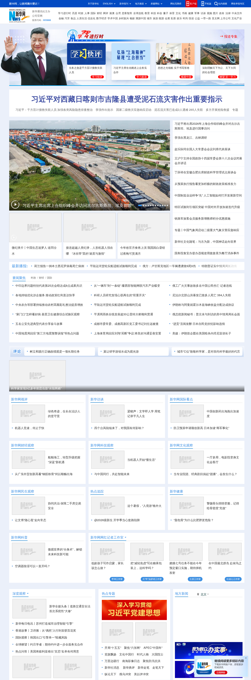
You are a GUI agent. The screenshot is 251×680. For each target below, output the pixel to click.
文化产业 (237, 18)
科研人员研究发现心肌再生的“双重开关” (120, 295)
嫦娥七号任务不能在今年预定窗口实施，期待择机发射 (185, 568)
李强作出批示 (104, 109)
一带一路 (206, 18)
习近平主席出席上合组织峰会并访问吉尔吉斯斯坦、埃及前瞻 (77, 205)
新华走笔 (143, 667)
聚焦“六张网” (132, 647)
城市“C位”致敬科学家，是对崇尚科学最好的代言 (208, 351)
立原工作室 (195, 579)
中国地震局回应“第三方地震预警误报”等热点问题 (47, 333)
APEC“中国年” (153, 647)
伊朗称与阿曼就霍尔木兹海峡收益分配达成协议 (203, 304)
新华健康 (176, 491)
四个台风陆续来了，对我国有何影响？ (119, 427)
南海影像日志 (131, 660)
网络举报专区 (237, 3)
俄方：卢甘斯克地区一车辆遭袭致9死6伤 (169, 266)
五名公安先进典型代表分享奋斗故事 (38, 323)
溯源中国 (141, 18)
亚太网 (216, 18)
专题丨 (179, 230)
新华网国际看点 (181, 399)
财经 (99, 13)
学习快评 (97, 77)
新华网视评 (19, 399)
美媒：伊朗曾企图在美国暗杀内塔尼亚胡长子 (201, 333)
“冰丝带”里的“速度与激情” (88, 253)
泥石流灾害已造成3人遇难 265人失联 (178, 109)
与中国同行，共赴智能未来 (112, 474)
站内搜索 (222, 3)
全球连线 (138, 13)
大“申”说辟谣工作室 (152, 579)
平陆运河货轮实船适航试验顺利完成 (113, 266)
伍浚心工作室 (233, 579)
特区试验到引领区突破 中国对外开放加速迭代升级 (207, 206)
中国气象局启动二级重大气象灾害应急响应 (211, 230)
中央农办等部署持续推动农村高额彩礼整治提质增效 (49, 304)
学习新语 (142, 77)
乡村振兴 (124, 18)
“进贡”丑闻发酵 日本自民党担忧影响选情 (198, 323)
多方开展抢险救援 (217, 109)
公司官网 (37, 15)
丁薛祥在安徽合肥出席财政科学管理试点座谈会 (205, 172)
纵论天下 (110, 674)
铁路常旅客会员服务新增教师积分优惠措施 (202, 218)
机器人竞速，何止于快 (29, 427)
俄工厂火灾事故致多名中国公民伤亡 (195, 285)
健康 (190, 13)
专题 (235, 109)
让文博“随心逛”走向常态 (30, 520)
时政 (80, 13)
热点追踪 (97, 491)
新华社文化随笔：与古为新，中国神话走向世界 (205, 241)
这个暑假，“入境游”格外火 (144, 505)
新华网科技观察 (102, 445)
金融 (61, 18)
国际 (93, 13)
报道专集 (230, 36)
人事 (87, 13)
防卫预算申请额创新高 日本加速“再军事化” (201, 427)
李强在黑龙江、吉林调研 (191, 137)
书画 (184, 13)
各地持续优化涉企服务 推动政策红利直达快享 (45, 295)
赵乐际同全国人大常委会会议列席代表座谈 (202, 149)
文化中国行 (126, 654)
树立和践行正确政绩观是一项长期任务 (55, 351)
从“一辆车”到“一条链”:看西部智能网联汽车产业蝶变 (127, 285)
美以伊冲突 (141, 674)
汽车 (67, 18)
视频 (209, 13)
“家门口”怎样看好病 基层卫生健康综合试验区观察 (47, 314)
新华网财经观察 (22, 445)
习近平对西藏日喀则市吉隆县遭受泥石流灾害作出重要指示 (126, 99)
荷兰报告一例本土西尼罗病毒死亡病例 (59, 266)
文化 (178, 13)
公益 (197, 18)
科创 (159, 13)
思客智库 (127, 13)
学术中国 (112, 18)
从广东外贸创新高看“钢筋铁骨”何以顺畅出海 (44, 474)
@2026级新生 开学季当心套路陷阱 (117, 520)
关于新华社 (93, 3)
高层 (74, 13)
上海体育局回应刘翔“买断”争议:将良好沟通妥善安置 (127, 333)
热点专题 (108, 593)
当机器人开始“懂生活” (141, 459)
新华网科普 (19, 537)
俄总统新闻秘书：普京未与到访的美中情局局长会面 (206, 314)
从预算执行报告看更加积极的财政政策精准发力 (205, 183)
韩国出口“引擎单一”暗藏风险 (48, 637)
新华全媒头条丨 (59, 606)
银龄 (132, 18)
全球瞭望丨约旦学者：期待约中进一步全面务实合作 (49, 644)
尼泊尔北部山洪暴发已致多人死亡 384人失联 (201, 295)
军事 (197, 13)
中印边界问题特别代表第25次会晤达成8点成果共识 (48, 285)
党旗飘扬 (110, 654)
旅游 (155, 18)
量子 (165, 13)
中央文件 (237, 13)
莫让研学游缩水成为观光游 (121, 351)
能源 (161, 18)
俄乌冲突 (125, 674)
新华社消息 (112, 667)
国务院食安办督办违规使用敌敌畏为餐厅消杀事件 (207, 253)
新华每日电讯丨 (25, 623)
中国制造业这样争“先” (189, 195)
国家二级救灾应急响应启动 (133, 109)
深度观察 (19, 593)
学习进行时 (64, 13)
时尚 (185, 18)
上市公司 (225, 18)
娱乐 (179, 18)
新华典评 (129, 667)
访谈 (203, 13)
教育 (147, 13)
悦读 (191, 18)
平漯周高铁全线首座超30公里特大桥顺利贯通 (123, 314)
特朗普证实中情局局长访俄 (219, 266)
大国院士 (157, 654)
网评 (105, 13)
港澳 (111, 13)
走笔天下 (158, 667)
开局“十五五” (113, 647)
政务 (221, 13)
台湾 (118, 13)
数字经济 (101, 18)
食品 (73, 18)
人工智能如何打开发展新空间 (223, 195)
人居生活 (82, 18)
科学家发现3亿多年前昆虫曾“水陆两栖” (36, 388)
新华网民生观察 (22, 491)
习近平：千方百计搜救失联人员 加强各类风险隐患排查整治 (54, 109)
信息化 (91, 18)
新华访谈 (97, 399)
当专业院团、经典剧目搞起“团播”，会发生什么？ (205, 474)
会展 (167, 18)
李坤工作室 (117, 579)
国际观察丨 (22, 637)
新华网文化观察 (181, 445)
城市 (149, 18)
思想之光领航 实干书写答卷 (173, 68)
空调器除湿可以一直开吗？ (32, 566)
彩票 (173, 18)
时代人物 (143, 654)
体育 (172, 13)
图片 (215, 13)
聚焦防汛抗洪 (151, 660)
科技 (153, 13)
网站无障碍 (175, 3)
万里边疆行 (112, 660)
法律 (228, 13)
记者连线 (226, 285)
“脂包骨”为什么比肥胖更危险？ (194, 520)
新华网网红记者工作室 (106, 537)
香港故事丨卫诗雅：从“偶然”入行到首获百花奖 (45, 630)
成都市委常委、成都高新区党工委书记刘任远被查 (126, 323)
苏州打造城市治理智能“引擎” (54, 623)
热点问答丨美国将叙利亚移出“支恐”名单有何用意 (47, 651)
